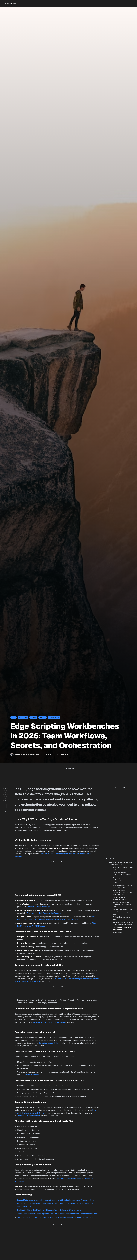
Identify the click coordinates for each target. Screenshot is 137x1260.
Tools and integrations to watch (121, 918)
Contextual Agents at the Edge (38, 907)
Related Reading (118, 932)
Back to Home (12, 3)
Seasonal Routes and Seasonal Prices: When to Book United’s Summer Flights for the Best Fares (55, 1217)
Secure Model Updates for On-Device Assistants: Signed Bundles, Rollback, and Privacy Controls (55, 1200)
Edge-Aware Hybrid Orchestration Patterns (44, 913)
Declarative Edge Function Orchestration (48, 1022)
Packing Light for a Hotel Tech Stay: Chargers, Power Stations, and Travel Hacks (49, 1210)
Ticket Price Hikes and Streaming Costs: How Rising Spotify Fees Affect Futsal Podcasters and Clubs (57, 1214)
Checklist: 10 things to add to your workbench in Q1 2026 (123, 923)
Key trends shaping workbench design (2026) (122, 874)
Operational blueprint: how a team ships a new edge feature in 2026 (122, 912)
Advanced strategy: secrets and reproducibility (122, 886)
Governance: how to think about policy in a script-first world (122, 905)
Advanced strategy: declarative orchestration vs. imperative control (122, 892)
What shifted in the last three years (123, 869)
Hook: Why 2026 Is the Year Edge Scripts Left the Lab (120, 864)
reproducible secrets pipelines (69, 1178)
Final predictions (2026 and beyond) (122, 928)
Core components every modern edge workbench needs (121, 880)
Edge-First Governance (29, 1075)
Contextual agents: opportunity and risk (120, 898)
